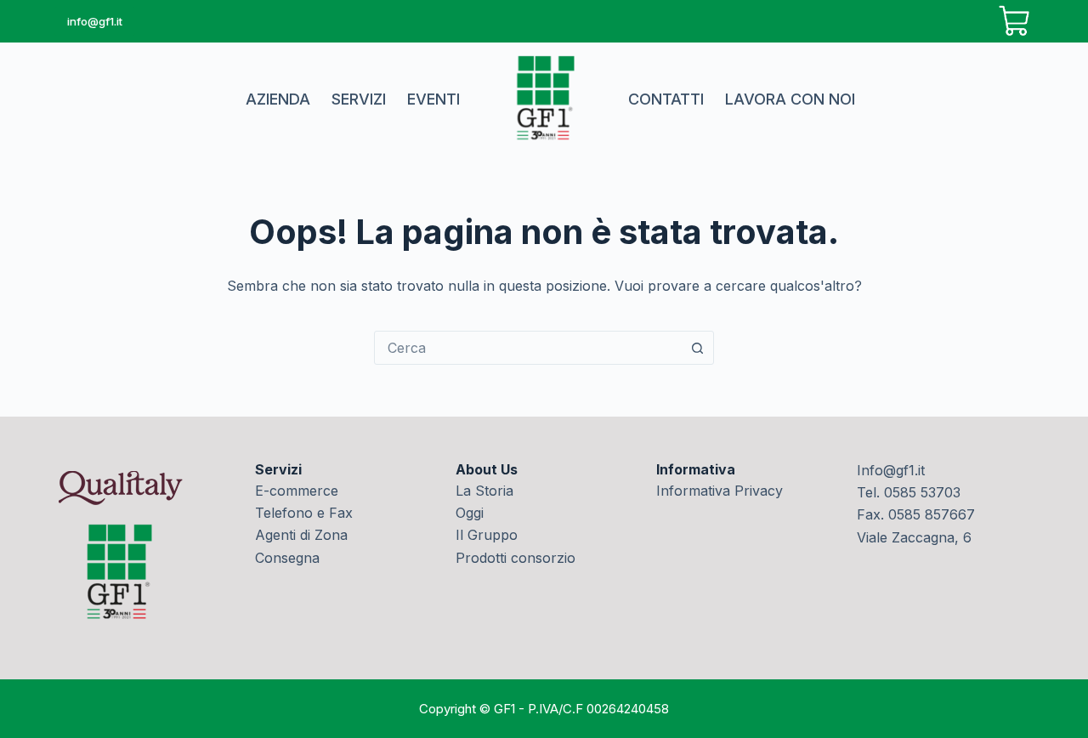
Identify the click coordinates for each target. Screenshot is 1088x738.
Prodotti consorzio (515, 557)
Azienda (278, 99)
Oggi (470, 512)
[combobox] (528, 348)
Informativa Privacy (719, 490)
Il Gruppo (487, 534)
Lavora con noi (790, 99)
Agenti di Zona (301, 534)
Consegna (287, 557)
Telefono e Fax (304, 512)
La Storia (484, 490)
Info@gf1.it (891, 470)
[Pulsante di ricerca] (697, 348)
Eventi (433, 99)
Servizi (359, 99)
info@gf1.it (94, 21)
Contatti (666, 99)
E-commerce (296, 490)
